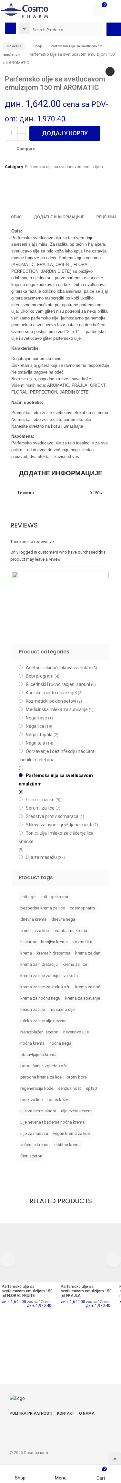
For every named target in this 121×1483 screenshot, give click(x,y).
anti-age (27, 896)
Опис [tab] (16, 217)
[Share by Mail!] (17, 194)
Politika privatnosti (31, 1413)
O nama (87, 1413)
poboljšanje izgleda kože (43, 1065)
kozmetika (82, 941)
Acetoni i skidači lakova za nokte (58, 667)
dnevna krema (33, 919)
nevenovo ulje (76, 1032)
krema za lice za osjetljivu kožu (49, 975)
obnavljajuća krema (38, 1054)
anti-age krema (54, 896)
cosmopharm (82, 908)
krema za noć (87, 986)
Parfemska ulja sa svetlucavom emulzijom (64, 166)
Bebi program (40, 676)
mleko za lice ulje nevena (43, 1020)
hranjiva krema (54, 941)
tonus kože (57, 1099)
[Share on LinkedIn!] (61, 194)
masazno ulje (62, 1009)
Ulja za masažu (41, 857)
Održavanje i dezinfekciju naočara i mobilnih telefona (57, 755)
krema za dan (87, 953)
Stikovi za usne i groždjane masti (59, 824)
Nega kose (36, 717)
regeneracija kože (36, 1088)
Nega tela (35, 743)
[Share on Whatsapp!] (50, 194)
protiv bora (76, 1077)
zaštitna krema (67, 1144)
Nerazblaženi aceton (39, 1032)
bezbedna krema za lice (42, 908)
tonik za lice (31, 1099)
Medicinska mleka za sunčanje (57, 709)
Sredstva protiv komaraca (52, 816)
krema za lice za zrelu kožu (45, 986)
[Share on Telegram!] (39, 194)
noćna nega (60, 1043)
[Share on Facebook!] (6, 194)
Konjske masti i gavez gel (51, 692)
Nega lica (35, 726)
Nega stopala (39, 734)
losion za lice (32, 1009)
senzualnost (69, 1088)
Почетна (14, 46)
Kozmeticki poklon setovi (51, 701)
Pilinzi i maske (40, 799)
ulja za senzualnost (38, 1110)
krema (26, 953)
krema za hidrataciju (39, 964)
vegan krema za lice (71, 1133)
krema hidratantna (53, 953)
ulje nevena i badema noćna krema (52, 1122)
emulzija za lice (34, 930)
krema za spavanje (82, 998)
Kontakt (65, 1413)
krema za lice (75, 964)
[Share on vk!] (72, 194)
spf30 (91, 1088)
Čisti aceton (31, 1156)
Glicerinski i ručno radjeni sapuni (58, 684)
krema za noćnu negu (40, 998)
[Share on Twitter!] (28, 194)
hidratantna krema (70, 930)
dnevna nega (63, 919)
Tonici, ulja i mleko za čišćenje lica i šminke (57, 837)
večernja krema (34, 1144)
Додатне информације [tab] (59, 217)
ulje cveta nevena (77, 1110)
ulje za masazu (34, 1133)
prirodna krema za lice (41, 1077)
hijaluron (28, 941)
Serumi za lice (40, 808)
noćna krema (32, 1043)
